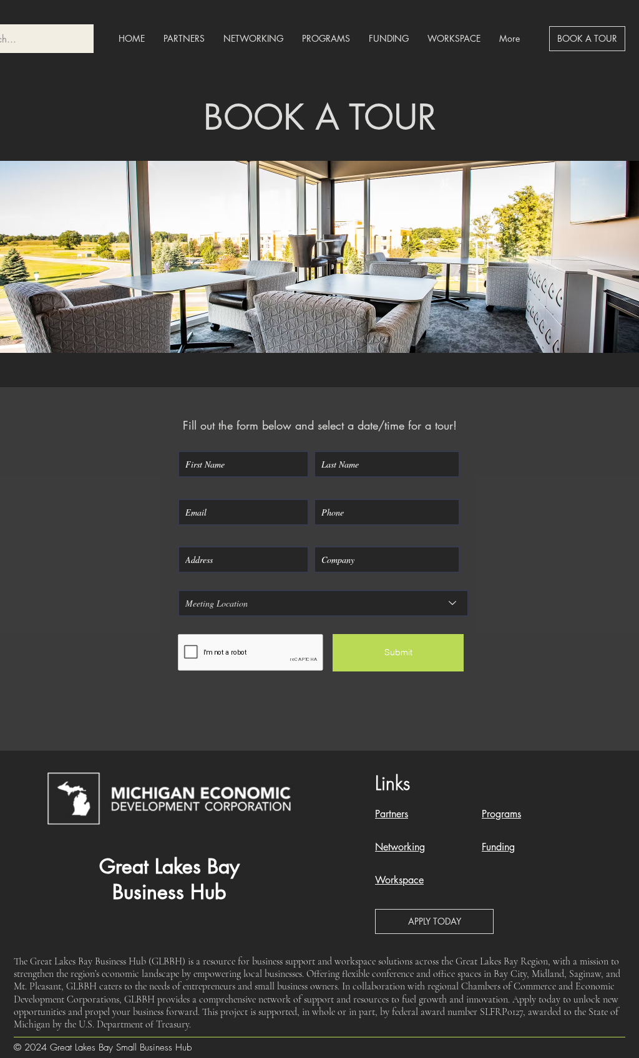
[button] (434, 921)
